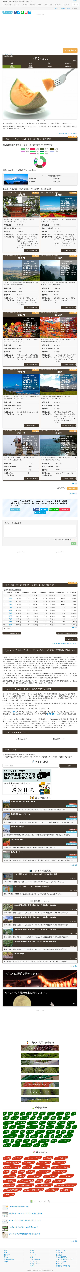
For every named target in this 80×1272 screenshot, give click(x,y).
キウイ (54, 1141)
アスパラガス (8, 1122)
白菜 (67, 1113)
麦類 (10, 1113)
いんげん (16, 1145)
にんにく (15, 1132)
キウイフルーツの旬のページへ (40, 1092)
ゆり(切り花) (27, 1167)
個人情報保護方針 (62, 1257)
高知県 (10, 625)
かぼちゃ (71, 1122)
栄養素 (49, 67)
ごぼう (42, 1113)
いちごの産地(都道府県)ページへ (40, 1085)
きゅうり (61, 1122)
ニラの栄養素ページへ (40, 1077)
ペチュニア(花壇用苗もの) (12, 1190)
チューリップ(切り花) (42, 1167)
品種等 (32, 1250)
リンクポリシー (61, 1261)
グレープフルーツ (10, 1136)
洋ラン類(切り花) (28, 1163)
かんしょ (50, 1127)
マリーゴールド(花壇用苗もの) (65, 1185)
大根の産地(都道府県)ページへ (40, 1062)
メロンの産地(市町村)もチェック (66, 133)
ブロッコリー (32, 1122)
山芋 (74, 1127)
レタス (42, 1122)
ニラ (59, 1118)
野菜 (16, 1113)
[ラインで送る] (22, 12)
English (75, 1)
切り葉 (6, 1172)
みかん (71, 1132)
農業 (11, 63)
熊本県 (10, 604)
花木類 (48, 1181)
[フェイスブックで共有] (15, 12)
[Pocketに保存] (26, 12)
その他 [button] (65, 4)
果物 (63, 1132)
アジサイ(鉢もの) (52, 1190)
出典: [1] (74, 483)
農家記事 (58, 4)
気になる (8, 12)
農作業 (32, 1253)
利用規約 (59, 1255)
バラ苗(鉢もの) (9, 1194)
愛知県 (10, 613)
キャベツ (15, 1118)
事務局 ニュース (61, 1250)
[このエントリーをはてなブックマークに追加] (29, 12)
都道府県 (33, 4)
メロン (68, 8)
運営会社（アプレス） (63, 1266)
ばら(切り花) (48, 1158)
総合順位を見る (71, 639)
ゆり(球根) (30, 1172)
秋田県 (10, 622)
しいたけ (30, 1132)
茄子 (5, 1127)
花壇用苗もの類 (9, 1185)
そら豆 (36, 1145)
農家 (46, 4)
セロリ (66, 1118)
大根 (22, 1113)
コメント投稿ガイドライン (65, 1259)
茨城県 (10, 598)
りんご (21, 1136)
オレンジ (7, 1145)
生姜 (22, 1132)
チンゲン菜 (51, 1122)
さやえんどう (26, 1145)
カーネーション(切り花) (32, 1158)
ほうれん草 (24, 1118)
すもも (58, 1136)
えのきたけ (40, 1132)
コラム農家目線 (35, 1259)
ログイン (75, 4)
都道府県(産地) (9, 1259)
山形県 (10, 607)
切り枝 (14, 1172)
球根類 (21, 1172)
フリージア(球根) (9, 1176)
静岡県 (10, 616)
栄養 (31, 1257)
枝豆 (42, 1127)
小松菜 (6, 1118)
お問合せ (59, 1264)
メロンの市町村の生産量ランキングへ (64, 643)
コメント (33, 1266)
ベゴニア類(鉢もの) (66, 1176)
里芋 (68, 1127)
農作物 (25, 4)
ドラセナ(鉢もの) (59, 1181)
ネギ (32, 1118)
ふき (39, 1118)
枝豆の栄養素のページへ (40, 1055)
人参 (35, 1113)
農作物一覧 (73, 493)
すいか (34, 1141)
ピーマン (21, 1127)
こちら (74, 539)
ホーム (57, 8)
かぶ (29, 1113)
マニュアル (33, 1261)
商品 (51, 4)
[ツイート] (18, 12)
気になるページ (35, 1264)
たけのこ (51, 1113)
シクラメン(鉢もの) (34, 1176)
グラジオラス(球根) (59, 1172)
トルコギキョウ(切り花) (12, 1167)
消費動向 (68, 66)
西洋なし (34, 1136)
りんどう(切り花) (61, 1158)
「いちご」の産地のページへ (12, 633)
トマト (12, 1127)
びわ (46, 1136)
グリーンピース (32, 1127)
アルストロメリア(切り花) (60, 1167)
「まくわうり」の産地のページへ (66, 633)
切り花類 (7, 1158)
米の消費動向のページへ (40, 1099)
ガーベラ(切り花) (59, 1163)
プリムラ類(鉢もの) (50, 1176)
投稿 (73, 543)
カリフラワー (20, 1122)
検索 (69, 766)
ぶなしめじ (50, 1132)
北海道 (10, 601)
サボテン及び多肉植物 (26, 1181)
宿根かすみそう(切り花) (12, 1163)
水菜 (73, 1113)
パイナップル (44, 1141)
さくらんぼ (67, 1136)
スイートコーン (64, 1141)
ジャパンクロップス (10, 5)
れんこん (60, 1113)
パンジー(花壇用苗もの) (25, 1185)
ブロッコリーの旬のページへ (40, 1070)
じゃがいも (59, 1127)
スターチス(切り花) (44, 1163)
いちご (18, 1141)
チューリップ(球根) (43, 1172)
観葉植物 (39, 1181)
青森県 (10, 610)
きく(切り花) (17, 1158)
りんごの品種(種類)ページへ (40, 1048)
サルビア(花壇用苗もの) (44, 1185)
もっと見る (74, 865)
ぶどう (6, 1141)
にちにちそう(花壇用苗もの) (33, 1190)
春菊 (53, 1118)
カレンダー (33, 1255)
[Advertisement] (40, 30)
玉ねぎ (6, 1132)
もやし (44, 1145)
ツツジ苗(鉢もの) (66, 1190)
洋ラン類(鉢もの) (9, 1181)
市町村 (40, 4)
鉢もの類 (21, 1176)
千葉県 (10, 619)
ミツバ (46, 1118)
